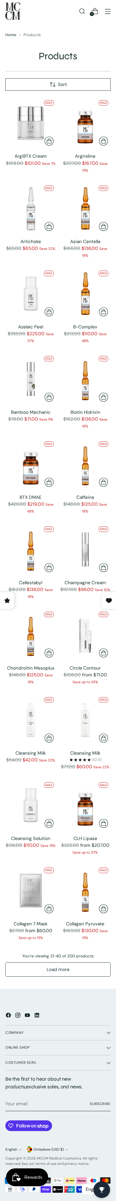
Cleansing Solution (30, 838)
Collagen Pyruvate (85, 924)
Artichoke (31, 242)
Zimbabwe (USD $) (48, 1149)
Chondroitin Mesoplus (30, 668)
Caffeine (85, 497)
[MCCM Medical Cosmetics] (12, 11)
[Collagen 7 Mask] (30, 890)
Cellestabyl (30, 583)
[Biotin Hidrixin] (85, 379)
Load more (58, 969)
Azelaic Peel (30, 327)
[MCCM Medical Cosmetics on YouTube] (28, 1016)
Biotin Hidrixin (85, 412)
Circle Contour (85, 668)
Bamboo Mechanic (31, 412)
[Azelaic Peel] (30, 293)
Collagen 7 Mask (31, 924)
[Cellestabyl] (30, 549)
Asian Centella (85, 242)
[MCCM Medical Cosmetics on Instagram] (18, 1016)
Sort (62, 84)
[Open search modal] (82, 11)
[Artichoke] (30, 208)
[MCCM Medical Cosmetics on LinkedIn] (37, 1016)
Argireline (85, 156)
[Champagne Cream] (85, 549)
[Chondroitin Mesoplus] (30, 634)
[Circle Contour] (85, 634)
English (11, 1149)
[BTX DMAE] (30, 464)
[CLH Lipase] (85, 805)
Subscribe (100, 1103)
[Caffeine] (85, 464)
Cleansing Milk (30, 753)
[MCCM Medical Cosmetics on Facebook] (8, 1016)
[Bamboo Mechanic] (30, 379)
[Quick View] (49, 141)
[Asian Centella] (85, 208)
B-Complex (85, 327)
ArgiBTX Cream (31, 156)
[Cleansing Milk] (30, 720)
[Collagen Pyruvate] (85, 890)
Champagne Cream (85, 583)
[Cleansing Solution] (30, 805)
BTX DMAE (31, 497)
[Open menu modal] (107, 11)
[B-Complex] (85, 293)
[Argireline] (85, 123)
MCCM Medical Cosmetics (59, 1158)
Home (10, 34)
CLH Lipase (85, 838)
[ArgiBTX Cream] (30, 123)
